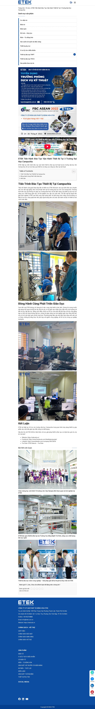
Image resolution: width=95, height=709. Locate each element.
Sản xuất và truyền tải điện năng (30, 42)
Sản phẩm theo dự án (27, 63)
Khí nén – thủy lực (26, 33)
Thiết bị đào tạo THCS (27, 59)
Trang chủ (21, 8)
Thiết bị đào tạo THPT (27, 54)
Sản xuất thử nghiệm (25, 674)
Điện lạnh (23, 29)
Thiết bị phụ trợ (25, 46)
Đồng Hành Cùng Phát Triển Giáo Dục (31, 176)
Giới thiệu (21, 631)
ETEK (53, 707)
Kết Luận (23, 178)
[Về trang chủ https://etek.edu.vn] (24, 2)
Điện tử (22, 24)
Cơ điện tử (23, 20)
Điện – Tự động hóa (26, 37)
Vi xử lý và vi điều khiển (28, 50)
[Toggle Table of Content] (73, 171)
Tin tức (28, 8)
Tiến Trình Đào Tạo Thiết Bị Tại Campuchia (33, 174)
